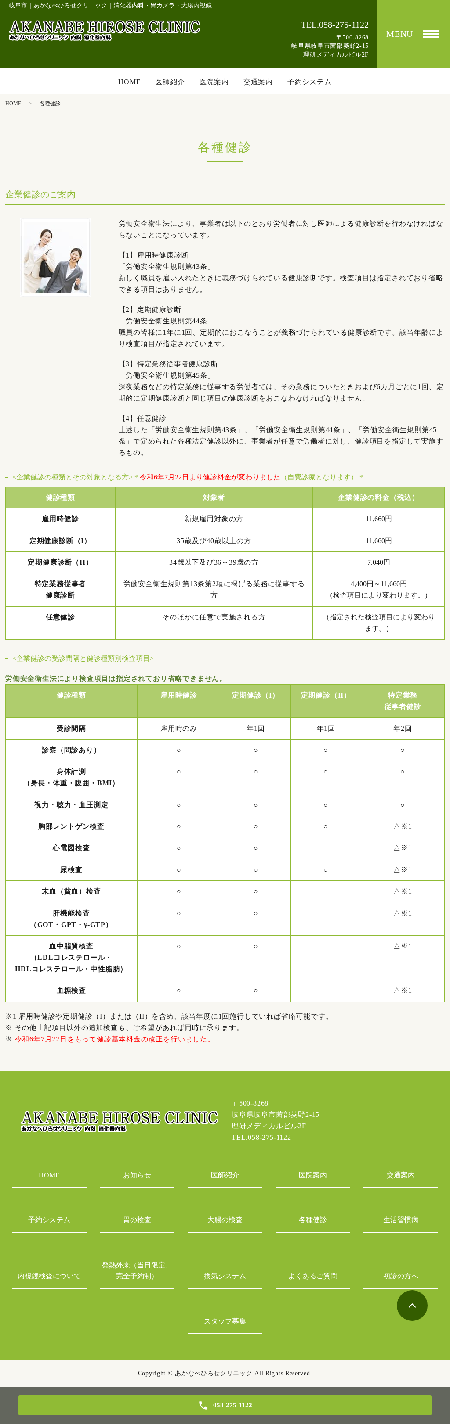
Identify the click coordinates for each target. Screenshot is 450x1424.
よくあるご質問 (313, 1276)
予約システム (309, 82)
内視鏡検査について (49, 1276)
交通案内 (258, 82)
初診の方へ (400, 1276)
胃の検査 (137, 1220)
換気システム (225, 1276)
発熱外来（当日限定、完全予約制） (137, 1270)
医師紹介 (170, 82)
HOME (129, 82)
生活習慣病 (400, 1220)
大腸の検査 (225, 1220)
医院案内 (214, 82)
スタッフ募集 (225, 1321)
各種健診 (313, 1220)
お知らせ (137, 1175)
